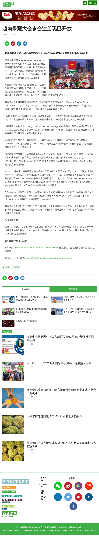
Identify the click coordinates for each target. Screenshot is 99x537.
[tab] (26, 289)
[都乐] (49, 15)
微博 (68, 486)
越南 (7, 267)
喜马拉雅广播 (89, 486)
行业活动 (16, 267)
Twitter (68, 497)
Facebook (73, 506)
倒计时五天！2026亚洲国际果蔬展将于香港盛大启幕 (59, 363)
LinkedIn (58, 497)
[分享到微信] (7, 43)
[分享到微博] (13, 43)
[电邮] (25, 43)
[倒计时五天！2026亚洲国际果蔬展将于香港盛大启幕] (8, 311)
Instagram (89, 497)
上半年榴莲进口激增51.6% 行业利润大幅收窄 (54, 416)
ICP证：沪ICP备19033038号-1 (82, 530)
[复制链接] (19, 43)
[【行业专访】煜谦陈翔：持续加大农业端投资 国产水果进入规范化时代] (57, 311)
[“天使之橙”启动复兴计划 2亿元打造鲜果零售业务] (57, 299)
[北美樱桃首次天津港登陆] (8, 323)
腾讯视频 (78, 486)
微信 (58, 486)
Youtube (78, 497)
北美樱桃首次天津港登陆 (26, 321)
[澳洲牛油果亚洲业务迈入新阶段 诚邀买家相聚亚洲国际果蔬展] (8, 299)
